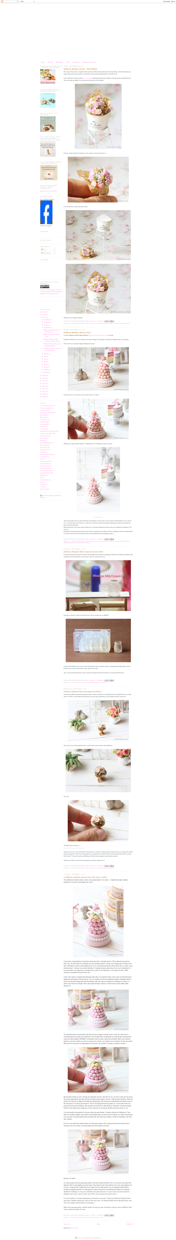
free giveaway (44, 450)
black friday (43, 415)
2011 (44, 389)
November (47, 322)
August (46, 354)
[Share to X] (109, 321)
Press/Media (76, 62)
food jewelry (43, 447)
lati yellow (43, 457)
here (79, 845)
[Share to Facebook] (111, 321)
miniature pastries (45, 473)
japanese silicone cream (46, 454)
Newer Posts (67, 1224)
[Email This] (105, 321)
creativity (43, 426)
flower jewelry (44, 445)
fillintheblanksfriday (46, 443)
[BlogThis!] (107, 321)
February (46, 369)
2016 (44, 375)
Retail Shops (59, 62)
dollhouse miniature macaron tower (98, 335)
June (45, 359)
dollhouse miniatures (46, 433)
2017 (44, 317)
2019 (44, 312)
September (47, 327)
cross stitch (43, 429)
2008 (44, 397)
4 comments (100, 321)
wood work (43, 489)
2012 (44, 386)
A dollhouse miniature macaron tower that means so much (85, 877)
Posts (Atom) (74, 1228)
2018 (44, 314)
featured (42, 440)
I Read (68, 62)
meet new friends (45, 463)
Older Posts (130, 1224)
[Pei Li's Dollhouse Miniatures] (46, 224)
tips (41, 482)
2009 (44, 394)
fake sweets (43, 438)
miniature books (44, 466)
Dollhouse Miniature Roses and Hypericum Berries (52, 345)
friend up (42, 452)
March (46, 367)
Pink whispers (86, 78)
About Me (50, 62)
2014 (44, 381)
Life (41, 459)
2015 (44, 378)
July (45, 356)
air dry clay (43, 410)
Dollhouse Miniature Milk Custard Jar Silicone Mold (51, 340)
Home (42, 62)
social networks (44, 480)
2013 (44, 383)
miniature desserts (45, 470)
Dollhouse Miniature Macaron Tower (77, 332)
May (45, 362)
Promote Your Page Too (46, 225)
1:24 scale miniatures (46, 408)
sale (41, 477)
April (45, 364)
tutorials (42, 484)
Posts (44, 249)
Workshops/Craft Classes (89, 62)
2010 (44, 391)
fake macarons (44, 436)
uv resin (42, 487)
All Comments (47, 253)
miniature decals (44, 468)
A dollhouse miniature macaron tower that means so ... (52, 349)
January (46, 372)
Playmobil (43, 475)
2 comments (100, 539)
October (46, 325)
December (47, 319)
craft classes (43, 424)
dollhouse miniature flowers (48, 431)
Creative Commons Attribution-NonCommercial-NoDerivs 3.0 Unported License (51, 292)
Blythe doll (43, 417)
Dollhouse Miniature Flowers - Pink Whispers (51, 331)
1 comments (100, 680)
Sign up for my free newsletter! (48, 191)
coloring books (44, 422)
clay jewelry (43, 419)
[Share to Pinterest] (113, 321)
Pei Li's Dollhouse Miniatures (47, 199)
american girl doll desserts (47, 412)
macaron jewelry (44, 461)
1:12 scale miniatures (46, 406)
